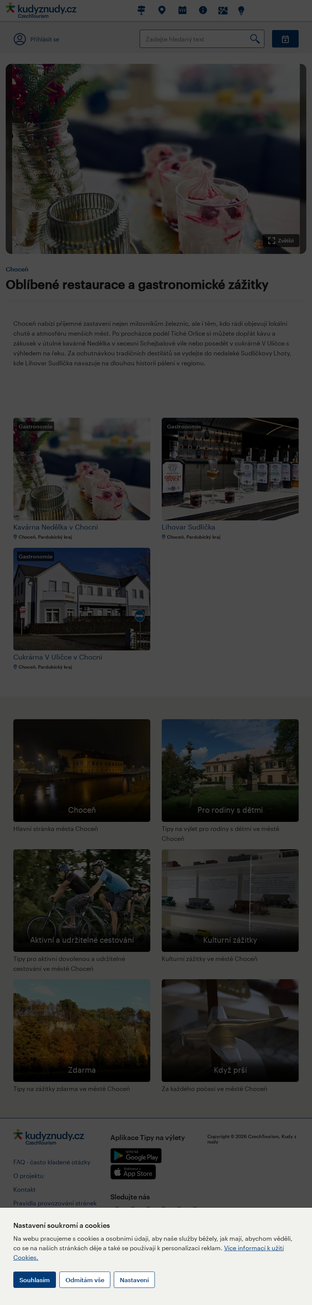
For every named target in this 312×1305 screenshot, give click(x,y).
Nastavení (134, 1279)
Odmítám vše (84, 1279)
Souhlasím (34, 1279)
